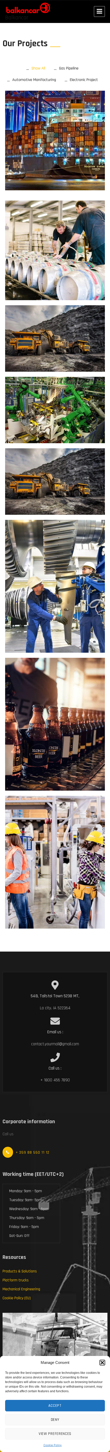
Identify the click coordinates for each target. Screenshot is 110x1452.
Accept (54, 1405)
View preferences (55, 1433)
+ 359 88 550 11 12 (32, 1152)
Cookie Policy (52, 1445)
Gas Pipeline (69, 68)
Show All (38, 68)
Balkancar (16, 17)
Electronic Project (84, 80)
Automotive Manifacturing (34, 80)
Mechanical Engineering (21, 1289)
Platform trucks (16, 1280)
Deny (55, 1419)
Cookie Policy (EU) (17, 1298)
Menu (99, 11)
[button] (102, 1362)
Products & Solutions (20, 1271)
